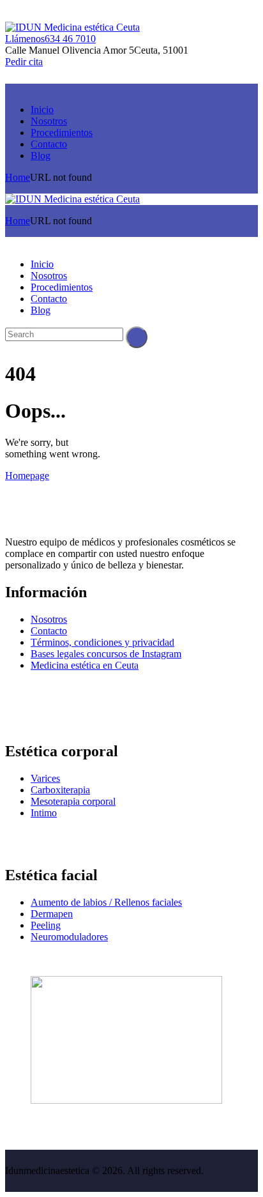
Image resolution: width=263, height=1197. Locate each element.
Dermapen (52, 913)
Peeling (46, 925)
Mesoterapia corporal (73, 801)
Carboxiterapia (60, 789)
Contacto (49, 630)
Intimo (44, 812)
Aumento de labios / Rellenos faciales (106, 902)
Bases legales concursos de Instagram (106, 653)
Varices (45, 778)
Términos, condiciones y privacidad (102, 642)
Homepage (27, 475)
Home (17, 177)
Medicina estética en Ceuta (85, 665)
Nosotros (49, 619)
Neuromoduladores (69, 936)
